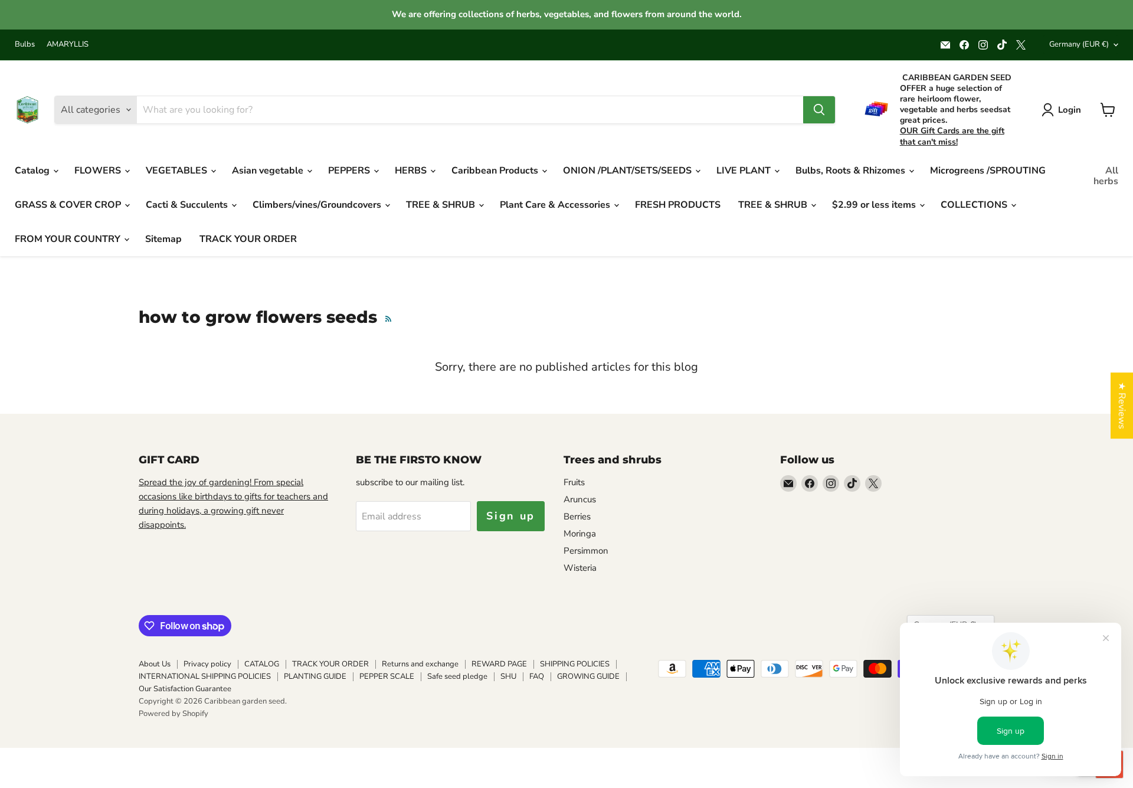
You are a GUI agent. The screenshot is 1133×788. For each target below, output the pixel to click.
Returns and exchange (420, 664)
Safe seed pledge (457, 676)
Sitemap (163, 239)
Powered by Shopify (173, 713)
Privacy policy (207, 664)
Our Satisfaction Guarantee (185, 689)
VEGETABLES (177, 170)
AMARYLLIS (68, 44)
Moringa (580, 533)
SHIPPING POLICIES (575, 664)
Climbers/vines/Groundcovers (318, 204)
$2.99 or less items (875, 204)
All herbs (1105, 176)
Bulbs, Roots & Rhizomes (851, 170)
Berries (577, 516)
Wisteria (580, 568)
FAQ (536, 676)
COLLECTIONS (975, 204)
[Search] (819, 109)
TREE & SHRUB (441, 204)
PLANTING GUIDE (315, 676)
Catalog (33, 170)
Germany (1079, 44)
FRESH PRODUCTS (678, 204)
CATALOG (261, 664)
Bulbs (25, 44)
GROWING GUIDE (588, 676)
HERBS (412, 170)
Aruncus (580, 499)
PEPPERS (350, 170)
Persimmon (586, 551)
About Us (155, 664)
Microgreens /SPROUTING (988, 170)
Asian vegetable (269, 170)
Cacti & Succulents (188, 204)
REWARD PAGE (499, 664)
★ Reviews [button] (1121, 405)
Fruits (574, 482)
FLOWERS (98, 170)
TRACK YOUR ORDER (248, 239)
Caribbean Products (496, 170)
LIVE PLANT (744, 170)
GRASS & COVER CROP (69, 204)
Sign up (510, 516)
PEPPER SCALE (386, 676)
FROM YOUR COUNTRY (69, 239)
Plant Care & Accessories (556, 204)
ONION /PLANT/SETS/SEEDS (628, 170)
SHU (508, 676)
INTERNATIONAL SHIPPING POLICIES (205, 676)
